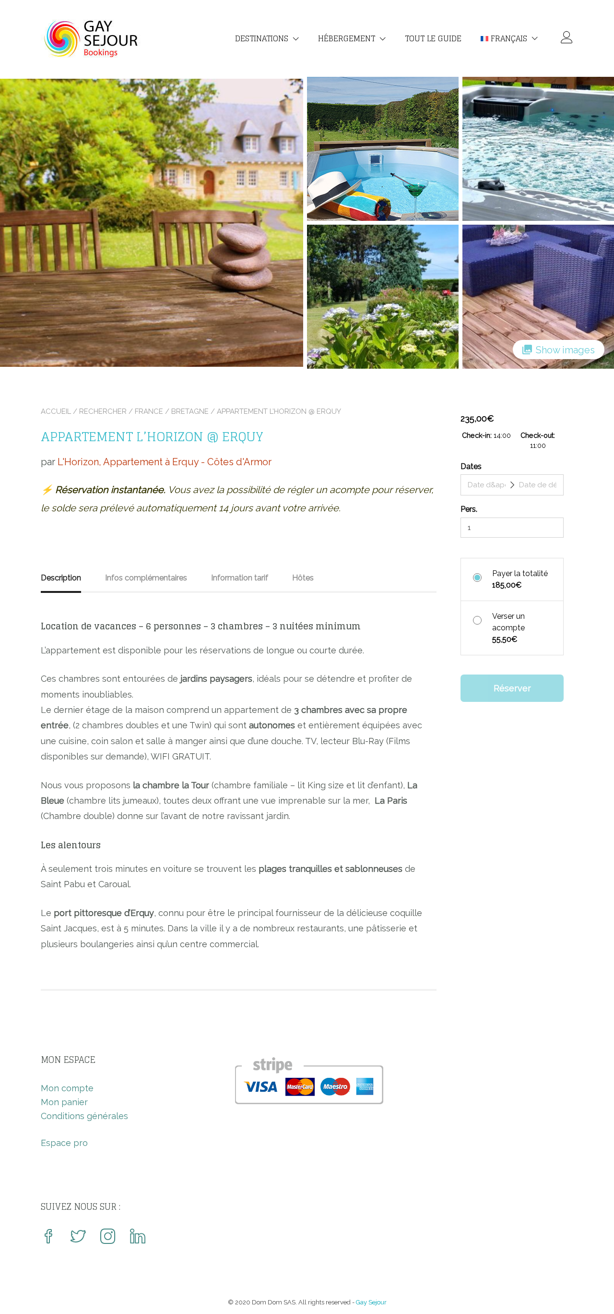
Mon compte (67, 1088)
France (149, 411)
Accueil (56, 411)
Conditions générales (84, 1116)
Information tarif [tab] (239, 577)
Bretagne (190, 411)
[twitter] (78, 1237)
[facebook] (48, 1237)
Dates (471, 466)
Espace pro (64, 1143)
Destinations (261, 38)
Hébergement (346, 38)
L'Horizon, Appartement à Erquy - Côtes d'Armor (165, 462)
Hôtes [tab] (303, 577)
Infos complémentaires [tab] (146, 577)
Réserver (512, 688)
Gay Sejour (371, 1302)
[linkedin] (137, 1237)
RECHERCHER (103, 411)
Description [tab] (61, 577)
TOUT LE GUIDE (433, 38)
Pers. (468, 509)
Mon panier (64, 1102)
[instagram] (108, 1237)
